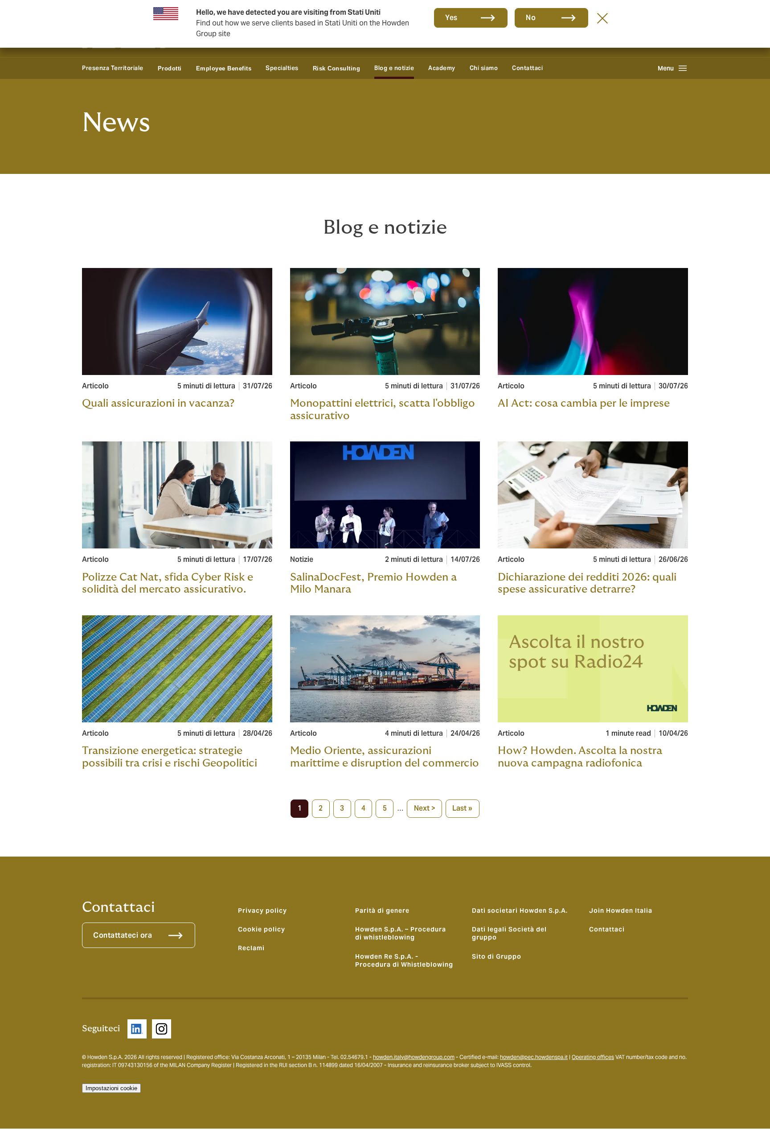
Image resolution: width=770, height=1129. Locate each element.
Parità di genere (382, 910)
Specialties (282, 68)
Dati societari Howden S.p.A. (520, 910)
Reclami (251, 948)
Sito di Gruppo (496, 956)
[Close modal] (602, 18)
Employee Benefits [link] (224, 68)
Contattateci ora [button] (122, 935)
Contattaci (527, 68)
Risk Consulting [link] (336, 68)
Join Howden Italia (620, 910)
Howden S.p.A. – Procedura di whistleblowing (400, 933)
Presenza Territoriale (112, 68)
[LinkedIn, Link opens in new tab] (137, 1029)
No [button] (531, 17)
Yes (451, 17)
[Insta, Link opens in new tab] (162, 1029)
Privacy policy (262, 910)
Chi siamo (484, 68)
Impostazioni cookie (111, 1088)
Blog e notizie (394, 68)
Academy (441, 68)
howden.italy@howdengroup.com (414, 1057)
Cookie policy (261, 929)
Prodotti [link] (170, 68)
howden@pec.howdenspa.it (534, 1057)
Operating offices (593, 1057)
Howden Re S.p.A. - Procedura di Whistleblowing (404, 960)
